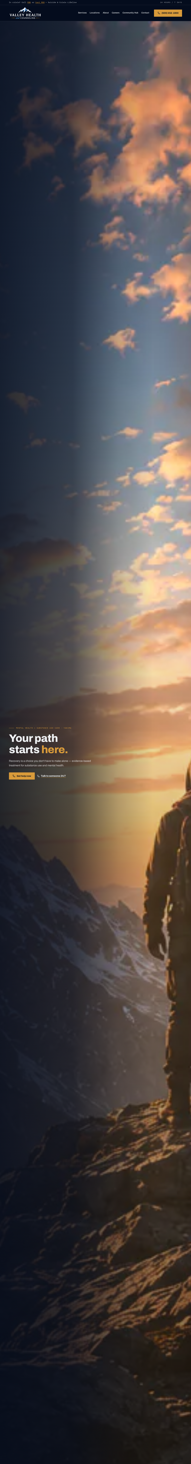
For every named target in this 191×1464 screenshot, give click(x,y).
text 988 (40, 2)
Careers (116, 13)
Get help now (24, 776)
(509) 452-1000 (170, 13)
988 (29, 2)
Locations (95, 13)
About (106, 13)
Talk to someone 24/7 (53, 776)
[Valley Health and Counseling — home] (25, 13)
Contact (145, 13)
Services (82, 13)
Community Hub (130, 13)
